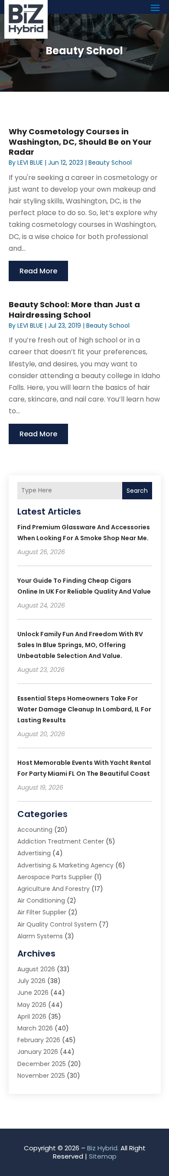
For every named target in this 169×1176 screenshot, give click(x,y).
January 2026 (37, 1051)
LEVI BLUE (30, 162)
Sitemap (103, 1156)
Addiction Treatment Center (60, 841)
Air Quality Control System (57, 924)
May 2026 (31, 1004)
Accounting (34, 829)
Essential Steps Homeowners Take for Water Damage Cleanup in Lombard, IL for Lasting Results (84, 709)
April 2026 (31, 1016)
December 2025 (41, 1064)
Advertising (34, 853)
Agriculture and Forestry (53, 888)
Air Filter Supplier (41, 912)
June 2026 (33, 992)
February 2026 (38, 1040)
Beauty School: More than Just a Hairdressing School (74, 309)
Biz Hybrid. (103, 1148)
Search (137, 490)
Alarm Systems (40, 936)
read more (38, 271)
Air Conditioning (41, 900)
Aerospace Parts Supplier (54, 877)
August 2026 (36, 969)
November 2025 (41, 1075)
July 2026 (31, 981)
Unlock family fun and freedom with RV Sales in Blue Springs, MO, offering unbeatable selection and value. (80, 645)
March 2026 (35, 1028)
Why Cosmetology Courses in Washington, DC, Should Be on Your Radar (80, 141)
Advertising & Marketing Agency (65, 865)
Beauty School (110, 162)
